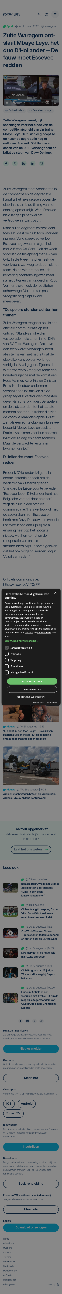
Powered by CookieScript (45, 702)
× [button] (55, 593)
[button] (31, 641)
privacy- (29, 632)
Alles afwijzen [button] (32, 689)
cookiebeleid (44, 632)
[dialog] (31, 647)
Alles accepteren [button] (32, 681)
